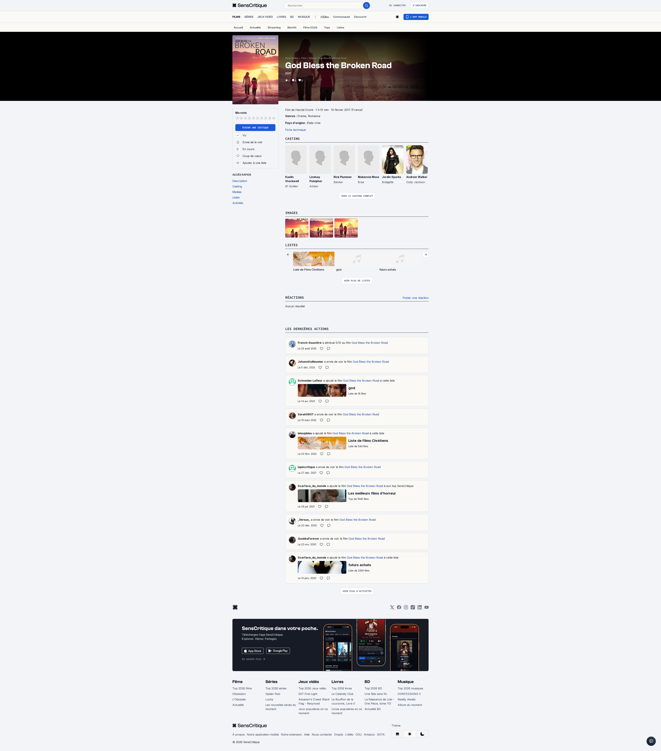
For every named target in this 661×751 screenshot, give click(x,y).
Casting (292, 138)
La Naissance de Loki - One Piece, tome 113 (379, 701)
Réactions (294, 297)
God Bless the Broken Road (333, 58)
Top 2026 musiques (410, 688)
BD (367, 681)
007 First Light (307, 694)
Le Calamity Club (342, 694)
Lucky (269, 699)
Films (303, 58)
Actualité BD (373, 709)
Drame (312, 58)
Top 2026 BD (373, 688)
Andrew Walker (416, 177)
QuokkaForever (308, 538)
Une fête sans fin (376, 694)
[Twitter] (392, 608)
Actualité (238, 705)
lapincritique (306, 467)
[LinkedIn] (420, 608)
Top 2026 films (242, 688)
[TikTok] (413, 608)
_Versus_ (304, 519)
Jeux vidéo (308, 681)
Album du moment (410, 705)
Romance (314, 116)
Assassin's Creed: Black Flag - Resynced (313, 701)
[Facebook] (399, 608)
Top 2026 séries (275, 688)
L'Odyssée (239, 699)
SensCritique (291, 58)
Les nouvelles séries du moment (280, 707)
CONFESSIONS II (409, 694)
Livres (337, 681)
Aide (307, 734)
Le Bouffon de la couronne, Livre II (343, 701)
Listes (291, 245)
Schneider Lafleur (310, 380)
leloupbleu (305, 433)
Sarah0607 (305, 414)
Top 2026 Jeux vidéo (312, 688)
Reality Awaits (407, 699)
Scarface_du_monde (312, 486)
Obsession (239, 694)
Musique (406, 681)
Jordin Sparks (391, 177)
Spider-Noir (273, 694)
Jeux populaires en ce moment (313, 711)
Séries (271, 681)
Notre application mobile (263, 734)
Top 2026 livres (342, 688)
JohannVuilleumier (310, 361)
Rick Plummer (343, 177)
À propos (238, 734)
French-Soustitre (310, 342)
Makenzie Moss (368, 177)
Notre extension (291, 734)
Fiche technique (295, 130)
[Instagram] (406, 608)
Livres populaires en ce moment (347, 711)
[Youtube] (426, 608)
